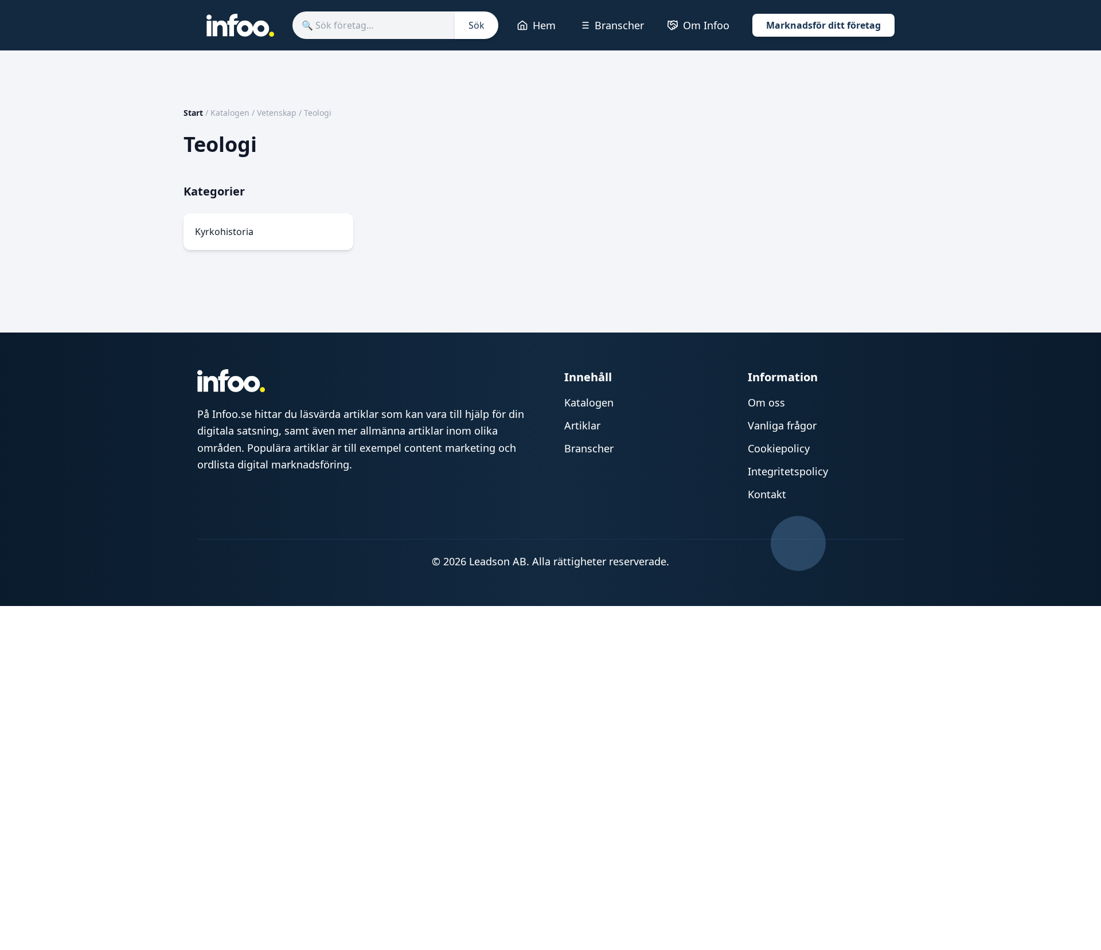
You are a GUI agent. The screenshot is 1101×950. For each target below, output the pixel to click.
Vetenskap (276, 112)
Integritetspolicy (788, 471)
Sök (476, 25)
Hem (544, 25)
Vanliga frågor (782, 425)
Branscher (619, 25)
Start (193, 112)
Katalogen (229, 112)
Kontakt (767, 494)
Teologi (317, 112)
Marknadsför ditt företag (823, 25)
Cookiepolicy (779, 448)
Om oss (766, 402)
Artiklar (582, 425)
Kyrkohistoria (224, 231)
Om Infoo (706, 25)
